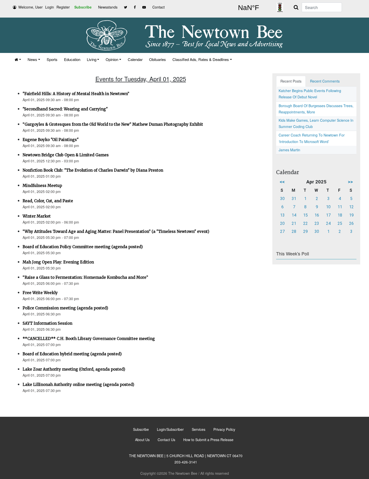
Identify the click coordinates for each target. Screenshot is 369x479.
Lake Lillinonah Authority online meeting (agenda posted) (78, 384)
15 (305, 215)
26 (351, 223)
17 (328, 215)
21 (294, 223)
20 (282, 223)
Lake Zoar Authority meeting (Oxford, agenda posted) (74, 369)
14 (294, 215)
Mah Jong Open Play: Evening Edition (58, 262)
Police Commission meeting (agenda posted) (65, 308)
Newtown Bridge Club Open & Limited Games (66, 155)
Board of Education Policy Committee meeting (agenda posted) (83, 246)
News (32, 59)
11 (340, 206)
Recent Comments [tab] (325, 81)
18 (340, 215)
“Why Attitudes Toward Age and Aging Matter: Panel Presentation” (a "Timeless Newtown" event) (116, 231)
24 (328, 223)
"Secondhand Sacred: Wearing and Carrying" (65, 109)
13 (282, 215)
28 (294, 231)
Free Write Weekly (40, 292)
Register (63, 7)
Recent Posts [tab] (290, 81)
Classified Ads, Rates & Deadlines (200, 59)
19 (351, 215)
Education (72, 59)
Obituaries (157, 59)
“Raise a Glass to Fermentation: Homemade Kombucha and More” (85, 277)
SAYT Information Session (47, 323)
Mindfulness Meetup (42, 185)
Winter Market (37, 216)
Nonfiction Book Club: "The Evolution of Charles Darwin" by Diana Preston (93, 170)
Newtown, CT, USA (248, 8)
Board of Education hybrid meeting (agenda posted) (72, 354)
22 (305, 223)
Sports (52, 59)
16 (317, 215)
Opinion (112, 59)
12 (351, 206)
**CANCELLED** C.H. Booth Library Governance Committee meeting (89, 338)
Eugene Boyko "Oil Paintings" (51, 139)
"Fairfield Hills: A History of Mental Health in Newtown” (76, 93)
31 (294, 198)
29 (305, 231)
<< (282, 182)
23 (317, 223)
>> (350, 182)
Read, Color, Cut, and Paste (48, 200)
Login (49, 7)
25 (340, 223)
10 (328, 206)
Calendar (135, 59)
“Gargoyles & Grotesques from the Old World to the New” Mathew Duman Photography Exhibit (113, 124)
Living (91, 59)
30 (282, 198)
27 (282, 231)
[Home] (18, 59)
